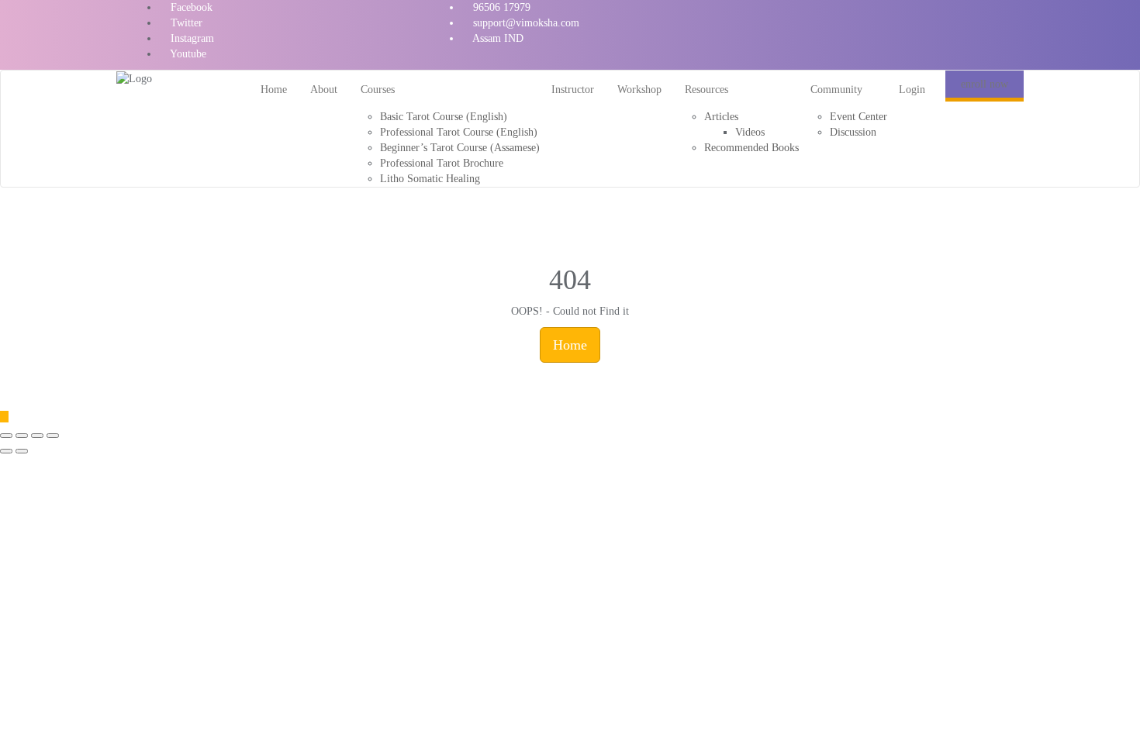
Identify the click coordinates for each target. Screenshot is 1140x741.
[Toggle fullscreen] (37, 435)
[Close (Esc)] (6, 435)
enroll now (984, 84)
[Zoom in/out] (53, 435)
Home (570, 345)
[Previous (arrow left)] (6, 451)
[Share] (22, 435)
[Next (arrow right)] (22, 451)
